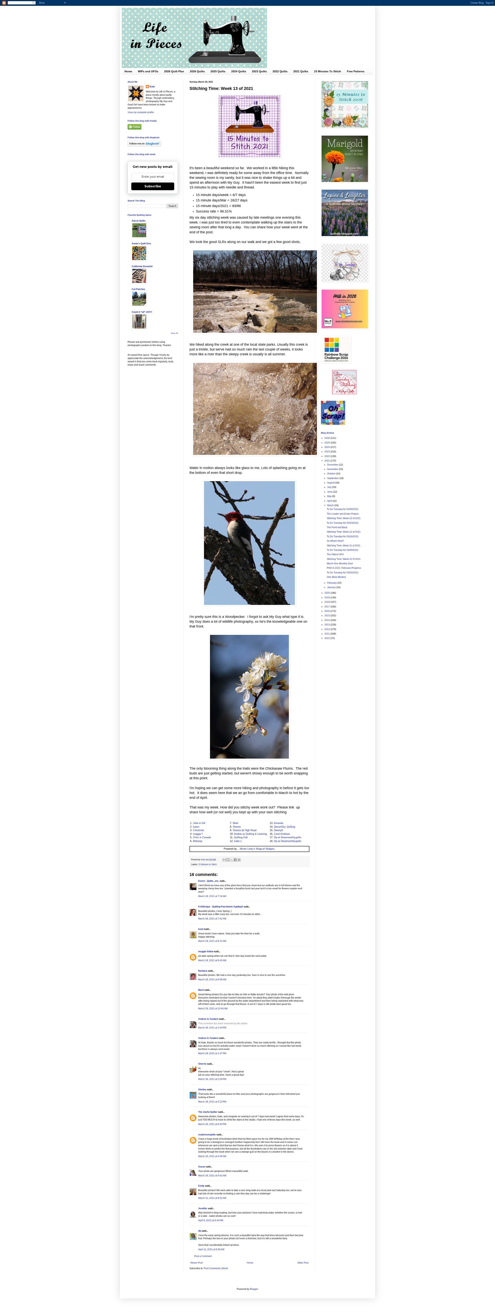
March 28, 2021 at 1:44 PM (212, 1027)
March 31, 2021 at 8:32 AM (212, 1198)
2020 (327, 593)
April (330, 501)
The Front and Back (337, 527)
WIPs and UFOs (148, 71)
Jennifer (202, 1208)
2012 (327, 629)
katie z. (238, 841)
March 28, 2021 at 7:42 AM (212, 918)
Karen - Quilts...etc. (208, 881)
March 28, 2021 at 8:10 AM (212, 941)
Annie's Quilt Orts (141, 243)
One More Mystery (336, 577)
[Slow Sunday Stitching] (344, 393)
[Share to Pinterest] (239, 860)
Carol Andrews (282, 833)
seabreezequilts (207, 1134)
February (332, 583)
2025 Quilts (218, 71)
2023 (327, 451)
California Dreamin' (142, 266)
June (330, 491)
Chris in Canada (202, 837)
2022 (327, 456)
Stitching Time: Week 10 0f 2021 (344, 559)
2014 (327, 620)
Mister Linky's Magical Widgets (257, 848)
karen (196, 826)
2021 (327, 460)
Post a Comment (203, 1256)
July (329, 487)
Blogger (254, 1289)
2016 (327, 611)
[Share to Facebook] (235, 860)
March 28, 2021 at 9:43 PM (212, 1124)
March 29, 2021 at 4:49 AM (212, 1156)
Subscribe (152, 186)
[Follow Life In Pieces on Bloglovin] (144, 145)
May (329, 496)
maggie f (198, 833)
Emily (201, 1185)
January (331, 587)
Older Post (302, 1262)
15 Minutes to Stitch (207, 864)
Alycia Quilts (139, 220)
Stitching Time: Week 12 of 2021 (344, 531)
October (331, 473)
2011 (327, 633)
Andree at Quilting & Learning (250, 833)
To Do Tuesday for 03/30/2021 (342, 509)
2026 (327, 438)
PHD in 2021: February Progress (344, 568)
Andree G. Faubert (208, 1019)
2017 (327, 606)
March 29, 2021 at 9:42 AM (212, 1175)
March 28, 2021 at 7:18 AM (212, 896)
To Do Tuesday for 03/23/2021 (342, 523)
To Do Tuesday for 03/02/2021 (342, 572)
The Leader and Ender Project (342, 513)
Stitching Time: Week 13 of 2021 (344, 518)
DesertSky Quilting (284, 826)
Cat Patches (138, 289)
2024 (327, 447)
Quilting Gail (241, 837)
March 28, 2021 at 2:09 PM (212, 1079)
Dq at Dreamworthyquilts (287, 837)
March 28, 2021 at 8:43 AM (212, 960)
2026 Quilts (197, 71)
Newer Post (196, 1262)
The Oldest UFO (335, 554)
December (333, 464)
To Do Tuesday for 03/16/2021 (342, 536)
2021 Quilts (300, 71)
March (330, 505)
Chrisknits (198, 830)
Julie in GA (199, 823)
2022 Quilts (280, 71)
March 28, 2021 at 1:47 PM (212, 1053)
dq (199, 1231)
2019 (327, 597)
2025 (327, 442)
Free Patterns (355, 71)
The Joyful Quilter (208, 1112)
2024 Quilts (238, 71)
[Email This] (224, 860)
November (333, 469)
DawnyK (278, 830)
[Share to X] (232, 860)
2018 (327, 602)
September (333, 478)
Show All (174, 333)
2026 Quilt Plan (174, 71)
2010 (327, 638)
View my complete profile (141, 112)
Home (128, 71)
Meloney (197, 841)
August (331, 482)
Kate (152, 86)
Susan (202, 1166)
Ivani (200, 929)
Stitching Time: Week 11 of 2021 (343, 545)
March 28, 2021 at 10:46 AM (213, 1008)
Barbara (202, 971)
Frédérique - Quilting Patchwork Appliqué (220, 906)
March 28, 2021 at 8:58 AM (212, 979)
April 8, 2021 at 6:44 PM (210, 1220)
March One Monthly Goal (340, 563)
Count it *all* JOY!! (142, 312)
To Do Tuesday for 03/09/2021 (342, 550)
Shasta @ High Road (244, 830)
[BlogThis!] (228, 860)
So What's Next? (335, 541)
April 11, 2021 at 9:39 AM (211, 1249)
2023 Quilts (259, 71)
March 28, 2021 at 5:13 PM (212, 1101)
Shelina (202, 1089)
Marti (235, 823)
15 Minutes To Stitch (327, 71)
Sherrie (237, 826)
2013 (327, 624)
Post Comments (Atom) (216, 1268)
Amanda (278, 823)
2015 (327, 615)
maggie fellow (205, 951)
